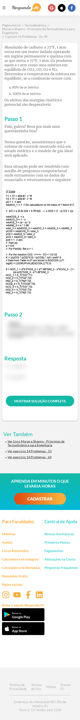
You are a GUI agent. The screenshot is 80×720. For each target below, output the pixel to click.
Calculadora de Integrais (20, 559)
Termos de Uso (36, 687)
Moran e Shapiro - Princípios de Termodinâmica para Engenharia (38, 31)
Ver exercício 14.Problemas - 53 (30, 451)
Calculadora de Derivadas (21, 568)
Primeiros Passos (57, 542)
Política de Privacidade (18, 687)
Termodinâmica (35, 25)
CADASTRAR (40, 498)
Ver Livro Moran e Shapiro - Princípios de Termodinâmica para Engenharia (36, 443)
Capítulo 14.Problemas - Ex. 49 (26, 36)
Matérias (9, 534)
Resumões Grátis (15, 576)
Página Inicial (11, 25)
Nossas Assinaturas (59, 534)
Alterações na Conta (59, 559)
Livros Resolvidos (15, 551)
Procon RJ (65, 687)
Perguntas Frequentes (61, 568)
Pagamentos (53, 551)
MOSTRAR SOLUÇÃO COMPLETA (40, 401)
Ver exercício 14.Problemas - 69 (30, 457)
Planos (51, 687)
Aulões (7, 542)
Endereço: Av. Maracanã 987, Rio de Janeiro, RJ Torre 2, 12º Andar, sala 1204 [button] (40, 706)
